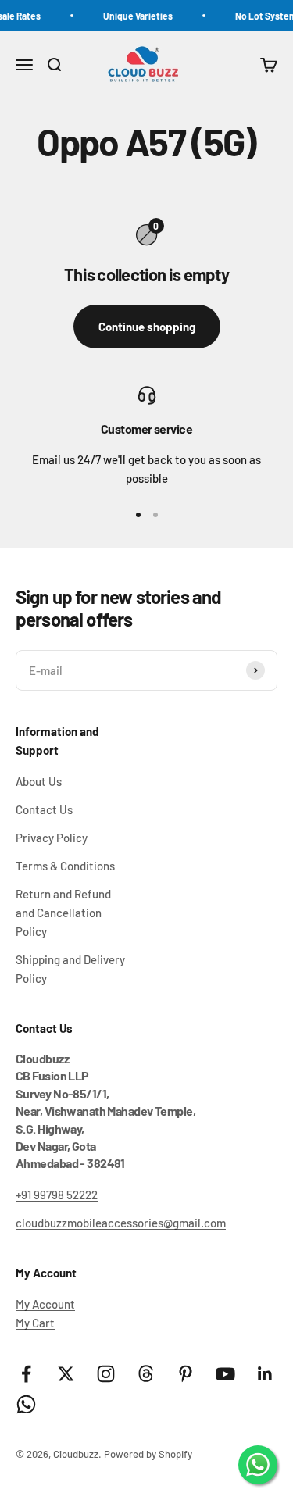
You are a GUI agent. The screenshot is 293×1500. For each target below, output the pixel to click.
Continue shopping (146, 327)
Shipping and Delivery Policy (70, 968)
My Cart (35, 1323)
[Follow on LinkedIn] (265, 1373)
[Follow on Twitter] (66, 1373)
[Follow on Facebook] (26, 1373)
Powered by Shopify (148, 1454)
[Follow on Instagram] (105, 1373)
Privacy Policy (52, 837)
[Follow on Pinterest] (185, 1373)
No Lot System (262, 15)
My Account (45, 1304)
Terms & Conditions (65, 866)
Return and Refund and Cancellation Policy (63, 912)
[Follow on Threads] (145, 1373)
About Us (39, 781)
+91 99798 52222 (57, 1195)
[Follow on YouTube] (225, 1373)
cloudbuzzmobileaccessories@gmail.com (121, 1223)
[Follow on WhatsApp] (26, 1404)
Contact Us (44, 809)
